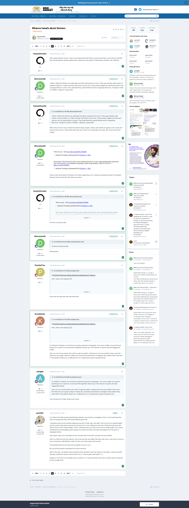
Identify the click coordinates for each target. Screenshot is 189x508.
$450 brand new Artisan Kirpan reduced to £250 (143, 258)
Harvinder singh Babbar (142, 243)
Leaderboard (83, 16)
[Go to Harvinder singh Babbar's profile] (131, 242)
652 (41, 96)
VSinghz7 (138, 187)
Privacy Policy (90, 492)
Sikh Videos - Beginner (39, 16)
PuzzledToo (40, 265)
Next (68, 46)
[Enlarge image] (73, 275)
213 (41, 282)
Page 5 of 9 (80, 46)
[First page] (32, 46)
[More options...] (122, 54)
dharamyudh (40, 79)
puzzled (42, 36)
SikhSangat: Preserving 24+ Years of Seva (93, 3)
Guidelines (72, 16)
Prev (36, 46)
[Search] (157, 16)
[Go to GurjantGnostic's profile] (40, 60)
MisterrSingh (154, 46)
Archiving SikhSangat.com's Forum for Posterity (145, 307)
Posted (57, 54)
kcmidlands (40, 314)
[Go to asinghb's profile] (40, 378)
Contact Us (100, 492)
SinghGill (138, 208)
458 (41, 331)
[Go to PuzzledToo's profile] (40, 272)
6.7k (40, 71)
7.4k (41, 430)
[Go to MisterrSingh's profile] (146, 46)
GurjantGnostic (40, 54)
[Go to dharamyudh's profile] (40, 85)
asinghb (73, 271)
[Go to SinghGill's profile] (131, 205)
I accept (150, 504)
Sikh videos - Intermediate (57, 16)
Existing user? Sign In (150, 9)
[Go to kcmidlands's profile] (40, 320)
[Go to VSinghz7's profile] (131, 184)
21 (41, 389)
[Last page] (72, 46)
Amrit (135, 241)
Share (105, 37)
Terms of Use (34, 505)
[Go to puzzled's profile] (34, 38)
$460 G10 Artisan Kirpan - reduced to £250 (145, 287)
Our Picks (93, 16)
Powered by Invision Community (94, 496)
